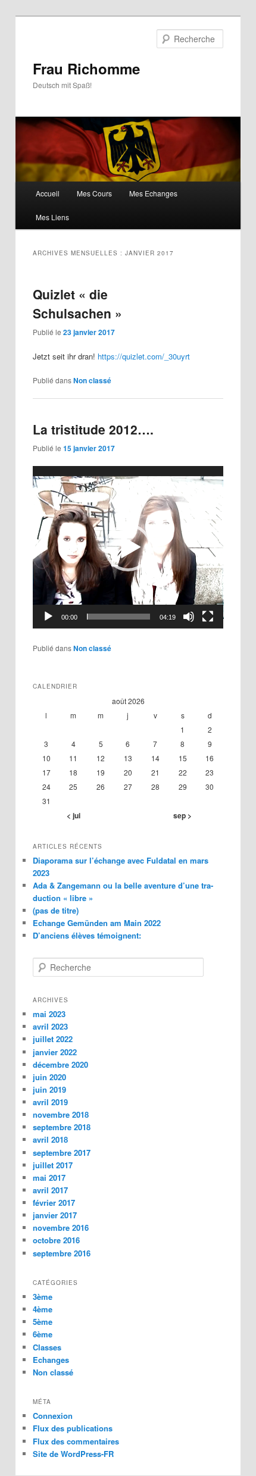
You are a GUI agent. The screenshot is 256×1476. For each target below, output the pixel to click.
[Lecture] (48, 617)
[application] (128, 547)
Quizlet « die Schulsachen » (77, 303)
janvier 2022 (55, 1052)
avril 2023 (50, 1026)
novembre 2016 (61, 1227)
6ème (42, 1334)
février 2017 (54, 1202)
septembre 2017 (61, 1152)
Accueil (48, 193)
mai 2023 (49, 1014)
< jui (73, 815)
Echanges (51, 1359)
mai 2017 (49, 1177)
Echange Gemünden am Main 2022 (97, 922)
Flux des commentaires (76, 1441)
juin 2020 (49, 1077)
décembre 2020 (60, 1064)
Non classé (92, 380)
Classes (47, 1347)
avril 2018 (50, 1139)
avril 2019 (50, 1102)
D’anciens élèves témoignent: (87, 935)
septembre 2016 (61, 1253)
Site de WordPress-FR (73, 1453)
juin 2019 (49, 1089)
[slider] (119, 617)
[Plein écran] (208, 617)
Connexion (53, 1415)
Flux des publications (73, 1428)
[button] (128, 547)
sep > (182, 815)
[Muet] (189, 617)
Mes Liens (52, 217)
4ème (42, 1309)
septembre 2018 (61, 1127)
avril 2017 (50, 1190)
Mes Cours (94, 193)
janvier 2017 (55, 1215)
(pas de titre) (56, 910)
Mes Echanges (153, 193)
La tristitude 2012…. (93, 429)
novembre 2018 (61, 1114)
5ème (42, 1321)
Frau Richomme (86, 68)
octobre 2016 (56, 1240)
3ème (42, 1296)
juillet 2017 (53, 1165)
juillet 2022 (53, 1039)
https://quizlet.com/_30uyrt (142, 356)
